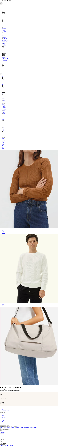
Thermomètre (3, 65)
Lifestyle (2, 147)
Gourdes (2, 121)
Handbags (3, 144)
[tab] (2, 141)
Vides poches (3, 64)
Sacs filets (4, 108)
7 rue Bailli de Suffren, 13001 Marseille (6, 410)
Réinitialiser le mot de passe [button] (12, 445)
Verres (3, 128)
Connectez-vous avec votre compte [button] (4, 445)
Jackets (2, 230)
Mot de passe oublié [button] (2, 432)
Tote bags (4, 36)
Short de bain (3, 20)
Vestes (2, 11)
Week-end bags (4, 107)
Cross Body (3, 148)
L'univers (3, 409)
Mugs (3, 59)
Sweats (2, 27)
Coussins (3, 132)
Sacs (2, 35)
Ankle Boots (3, 231)
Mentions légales (3, 417)
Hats (2, 303)
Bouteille (4, 127)
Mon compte (3, 415)
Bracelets (3, 47)
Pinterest (2, 421)
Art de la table (3, 57)
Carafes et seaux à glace (5, 58)
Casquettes (3, 48)
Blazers (2, 229)
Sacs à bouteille (4, 39)
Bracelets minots (4, 31)
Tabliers (2, 131)
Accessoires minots (4, 28)
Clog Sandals (3, 232)
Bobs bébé (4, 98)
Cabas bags (4, 105)
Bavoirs (4, 29)
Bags (2, 305)
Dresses (2, 143)
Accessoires (3, 79)
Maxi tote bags (4, 37)
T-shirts (2, 77)
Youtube (2, 422)
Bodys (2, 95)
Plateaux (4, 130)
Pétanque (3, 119)
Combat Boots (3, 233)
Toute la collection (4, 12)
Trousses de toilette (5, 41)
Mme (3, 439)
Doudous (4, 30)
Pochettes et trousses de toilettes (5, 40)
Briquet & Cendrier (4, 53)
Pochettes (4, 44)
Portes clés (3, 120)
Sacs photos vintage (5, 38)
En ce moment (3, 13)
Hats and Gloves (3, 146)
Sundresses (3, 304)
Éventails (3, 46)
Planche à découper (5, 60)
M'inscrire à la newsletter (3, 443)
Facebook (3, 420)
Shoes (2, 145)
